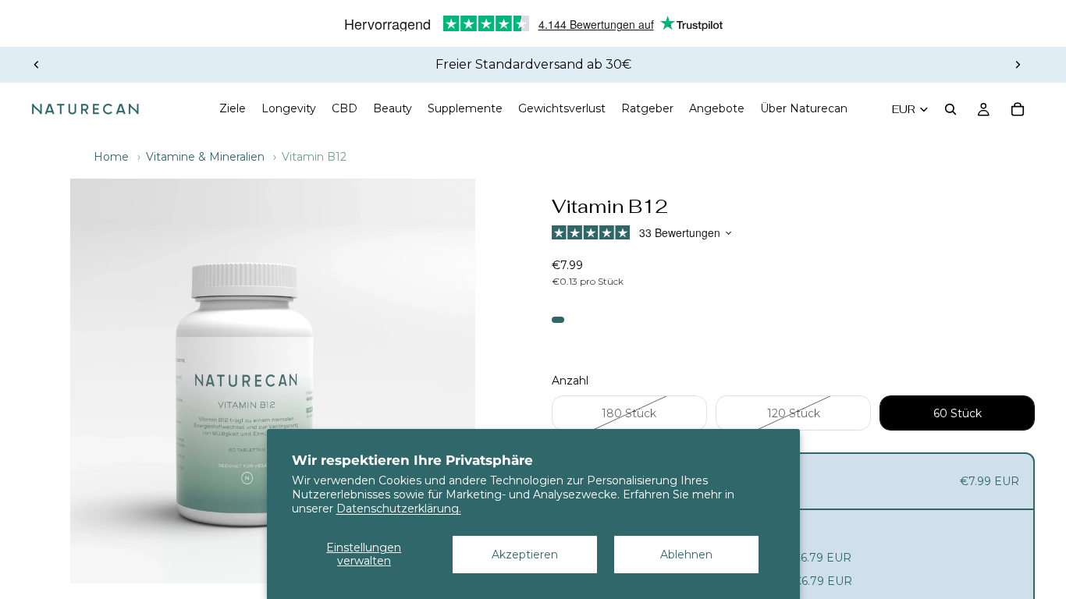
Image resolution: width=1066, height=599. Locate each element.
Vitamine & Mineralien (205, 157)
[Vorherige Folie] (37, 65)
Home (111, 157)
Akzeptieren (525, 555)
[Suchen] (950, 109)
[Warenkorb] (1017, 109)
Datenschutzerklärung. (398, 509)
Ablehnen (686, 555)
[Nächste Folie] (1017, 65)
